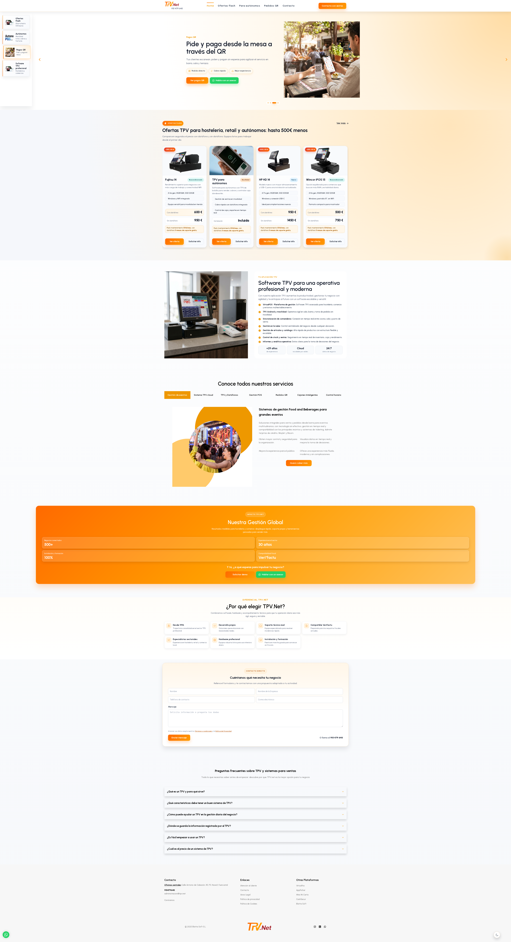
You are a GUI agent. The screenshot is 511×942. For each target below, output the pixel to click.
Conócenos (169, 900)
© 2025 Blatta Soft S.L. (195, 926)
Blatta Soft (301, 904)
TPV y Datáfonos (229, 395)
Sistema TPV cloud (203, 395)
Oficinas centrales (172, 885)
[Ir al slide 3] (275, 102)
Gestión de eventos (177, 395)
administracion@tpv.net (175, 893)
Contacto (244, 890)
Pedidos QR (281, 395)
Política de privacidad (250, 899)
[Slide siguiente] (506, 59)
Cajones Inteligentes (307, 395)
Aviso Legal (245, 895)
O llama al (331, 737)
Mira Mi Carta (302, 895)
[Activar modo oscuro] (497, 935)
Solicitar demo (240, 574)
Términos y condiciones (203, 731)
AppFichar (300, 890)
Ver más (341, 123)
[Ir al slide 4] (278, 102)
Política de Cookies (248, 904)
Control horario (333, 395)
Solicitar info (195, 241)
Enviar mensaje (179, 737)
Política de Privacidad (223, 731)
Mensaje (172, 706)
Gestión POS (255, 395)
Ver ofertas (196, 80)
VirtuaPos (300, 885)
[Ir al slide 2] (273, 102)
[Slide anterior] (40, 59)
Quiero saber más (299, 463)
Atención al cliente (248, 885)
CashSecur (301, 899)
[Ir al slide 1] (269, 102)
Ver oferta (174, 241)
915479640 (169, 890)
